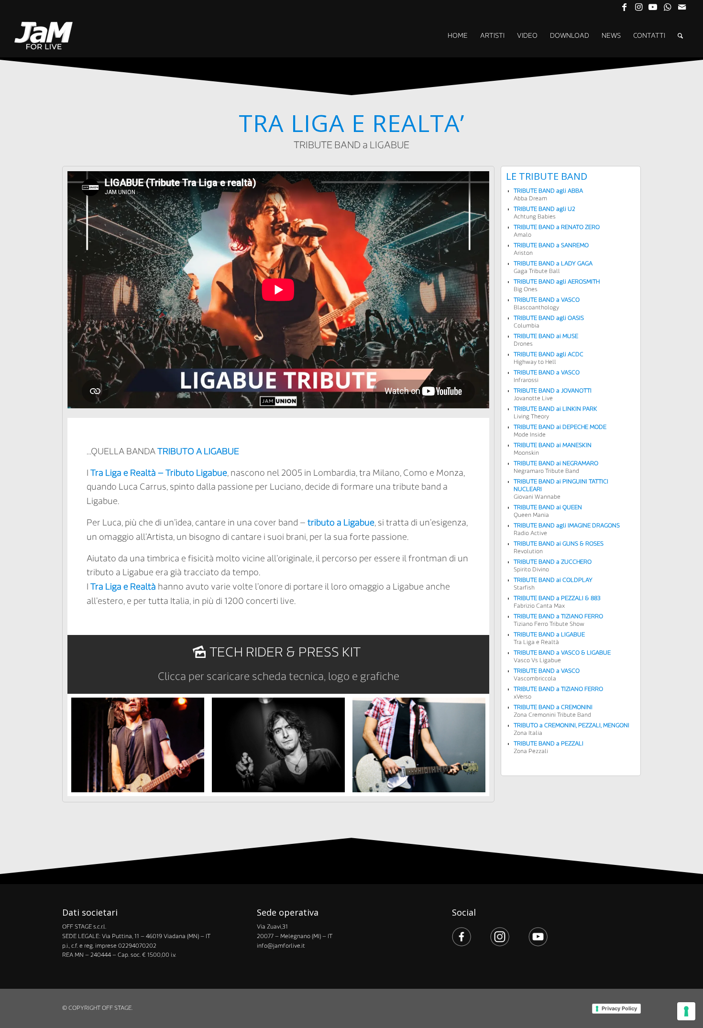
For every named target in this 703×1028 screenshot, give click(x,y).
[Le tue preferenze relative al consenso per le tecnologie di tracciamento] (686, 1011)
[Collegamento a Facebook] (624, 7)
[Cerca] (680, 35)
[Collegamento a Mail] (682, 7)
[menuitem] (457, 35)
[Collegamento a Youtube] (653, 7)
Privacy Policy (619, 1008)
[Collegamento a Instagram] (639, 7)
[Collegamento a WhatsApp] (667, 7)
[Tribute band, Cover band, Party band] (44, 35)
